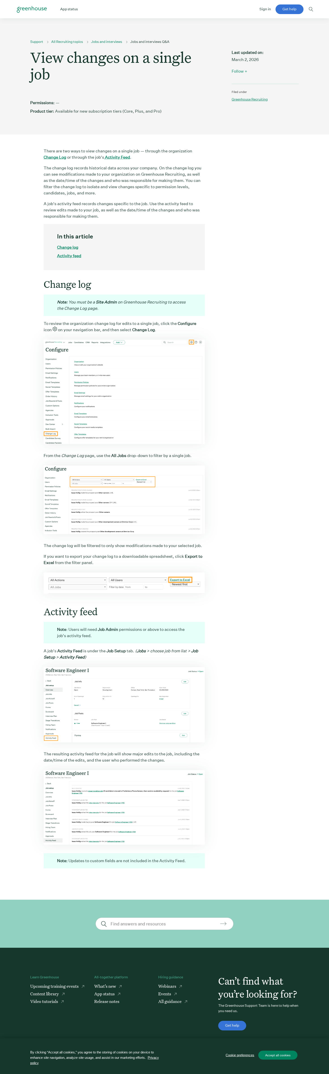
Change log (67, 247)
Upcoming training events (54, 986)
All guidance (170, 1001)
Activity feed (69, 255)
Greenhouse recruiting (250, 99)
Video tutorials (44, 1001)
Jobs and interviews (106, 42)
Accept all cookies (278, 1055)
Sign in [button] (265, 9)
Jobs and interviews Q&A (149, 42)
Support (36, 42)
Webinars (167, 986)
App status (104, 993)
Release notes (106, 1001)
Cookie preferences (240, 1055)
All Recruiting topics (67, 42)
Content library (45, 993)
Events (165, 993)
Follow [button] (238, 71)
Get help (289, 9)
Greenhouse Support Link (32, 9)
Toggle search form (310, 9)
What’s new (105, 986)
